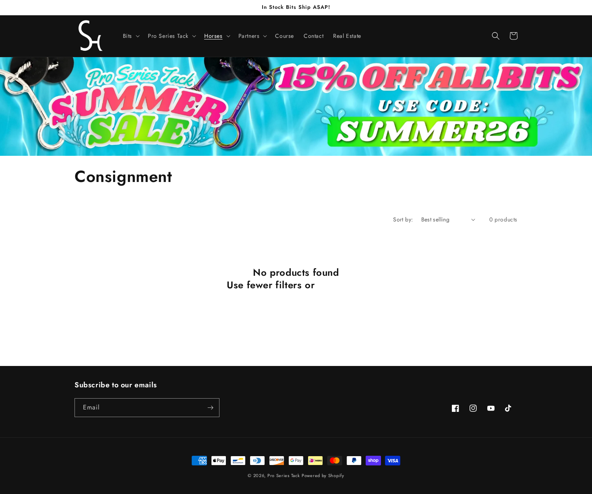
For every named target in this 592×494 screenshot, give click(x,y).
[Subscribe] (210, 407)
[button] (130, 35)
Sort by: (403, 219)
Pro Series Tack (283, 475)
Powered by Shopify (323, 475)
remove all (341, 285)
